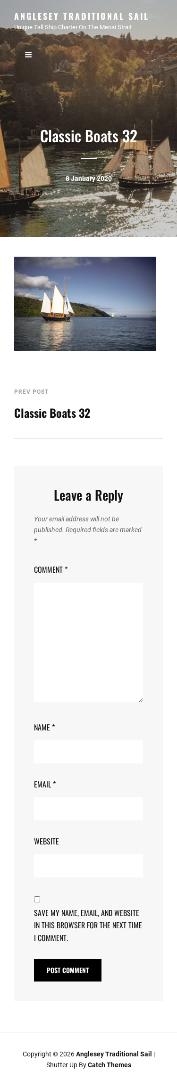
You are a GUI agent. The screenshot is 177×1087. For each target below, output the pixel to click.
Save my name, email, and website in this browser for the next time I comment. (88, 925)
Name (44, 727)
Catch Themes (109, 1065)
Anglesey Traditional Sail (81, 16)
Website (46, 841)
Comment (50, 569)
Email (45, 784)
